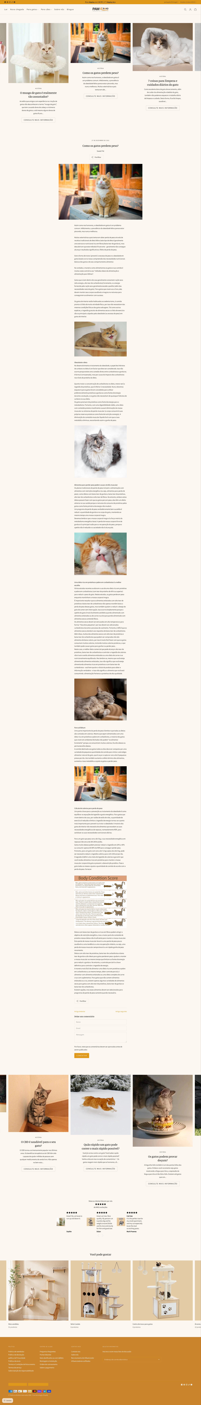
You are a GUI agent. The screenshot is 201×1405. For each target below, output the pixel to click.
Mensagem (79, 1032)
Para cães (45, 9)
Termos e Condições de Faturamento (21, 1364)
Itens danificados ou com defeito (51, 1358)
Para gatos (32, 9)
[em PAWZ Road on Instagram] (10, 2)
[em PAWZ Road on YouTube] (14, 2)
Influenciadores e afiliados (80, 1361)
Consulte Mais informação (38, 120)
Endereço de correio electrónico (115, 1357)
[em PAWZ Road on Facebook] (5, 2)
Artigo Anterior (79, 1011)
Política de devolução (16, 1355)
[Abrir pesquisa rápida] (185, 9)
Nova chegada (17, 9)
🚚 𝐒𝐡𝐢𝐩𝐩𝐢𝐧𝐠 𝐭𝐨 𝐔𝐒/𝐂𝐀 (100, 2)
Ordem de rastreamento (48, 1364)
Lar (6, 9)
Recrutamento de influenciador (82, 1358)
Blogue (70, 9)
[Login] (190, 9)
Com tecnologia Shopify (40, 1395)
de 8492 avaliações (100, 1207)
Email (78, 1026)
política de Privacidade (16, 1358)
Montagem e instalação (48, 1361)
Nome (78, 1020)
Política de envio (14, 1361)
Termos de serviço (14, 1367)
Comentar (81, 1055)
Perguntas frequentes (48, 1351)
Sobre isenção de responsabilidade (21, 1371)
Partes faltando (45, 1355)
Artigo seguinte (121, 1011)
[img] (100, 1204)
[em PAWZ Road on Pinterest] (7, 2)
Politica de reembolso (16, 1351)
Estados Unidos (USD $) (187, 2)
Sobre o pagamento (47, 1367)
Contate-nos (75, 1351)
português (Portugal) (171, 2)
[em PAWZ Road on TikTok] (12, 2)
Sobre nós (59, 9)
